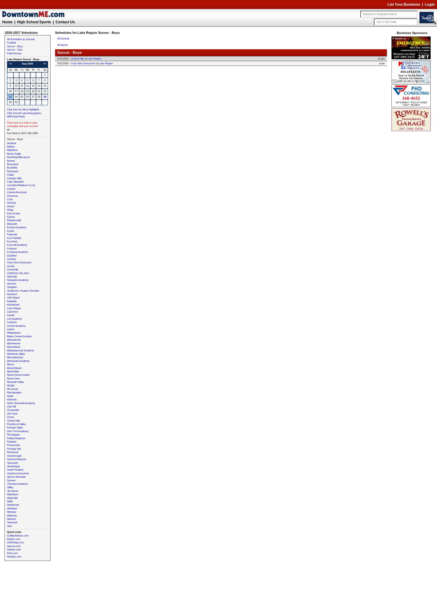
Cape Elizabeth (15, 181)
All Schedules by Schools (21, 39)
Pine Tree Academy (18, 431)
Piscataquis (13, 434)
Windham (12, 508)
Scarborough (14, 455)
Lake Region (14, 308)
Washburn (12, 494)
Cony (10, 199)
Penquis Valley (15, 427)
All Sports (62, 45)
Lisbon (10, 329)
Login (430, 4)
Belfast (11, 146)
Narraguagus (14, 392)
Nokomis (12, 399)
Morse (10, 364)
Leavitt (10, 315)
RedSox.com (14, 556)
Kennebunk (13, 304)
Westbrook (13, 504)
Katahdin (12, 301)
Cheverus (12, 195)
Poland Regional (16, 438)
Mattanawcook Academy (20, 350)
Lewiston (12, 322)
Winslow (11, 512)
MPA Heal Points (16, 116)
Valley (10, 487)
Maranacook (14, 339)
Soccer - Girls (15, 49)
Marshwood (13, 343)
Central (11, 188)
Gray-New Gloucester (19, 262)
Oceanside (13, 410)
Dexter (11, 206)
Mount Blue (13, 371)
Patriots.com (14, 549)
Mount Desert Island (18, 374)
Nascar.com (13, 546)
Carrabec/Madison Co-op (21, 185)
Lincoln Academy (16, 325)
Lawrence (12, 311)
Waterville (12, 498)
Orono (10, 417)
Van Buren (12, 491)
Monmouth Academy (18, 361)
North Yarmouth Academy (21, 403)
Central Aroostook (17, 192)
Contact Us (65, 22)
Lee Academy (14, 318)
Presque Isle (14, 448)
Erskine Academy (16, 227)
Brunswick (13, 164)
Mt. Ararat (12, 389)
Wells (10, 501)
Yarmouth (12, 522)
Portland (11, 441)
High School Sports (34, 22)
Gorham (11, 259)
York (9, 526)
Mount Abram (14, 368)
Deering (11, 202)
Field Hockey (14, 53)
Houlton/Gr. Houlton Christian (23, 290)
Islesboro (12, 294)
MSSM (10, 385)
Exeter (10, 231)
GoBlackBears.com (18, 535)
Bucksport (12, 171)
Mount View (13, 378)
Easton (11, 216)
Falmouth (12, 234)
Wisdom (11, 519)
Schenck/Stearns (16, 459)
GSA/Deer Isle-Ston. (18, 273)
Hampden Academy (18, 280)
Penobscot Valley (16, 424)
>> (44, 63)
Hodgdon (12, 287)
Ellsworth (12, 224)
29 (44, 96)
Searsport (12, 462)
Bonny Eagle (14, 153)
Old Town (12, 413)
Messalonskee (15, 357)
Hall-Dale (12, 276)
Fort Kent (12, 241)
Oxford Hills (13, 420)
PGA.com (12, 553)
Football (11, 42)
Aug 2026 (27, 63)
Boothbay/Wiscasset (18, 157)
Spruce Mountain (16, 476)
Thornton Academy (17, 483)
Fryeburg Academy (17, 252)
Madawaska (13, 332)
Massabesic (13, 346)
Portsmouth (13, 445)
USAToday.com (15, 542)
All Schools (63, 38)
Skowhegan (13, 466)
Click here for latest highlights (23, 109)
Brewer (11, 160)
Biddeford (12, 150)
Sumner (11, 480)
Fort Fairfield (14, 238)
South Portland (15, 469)
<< (10, 63)
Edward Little (14, 220)
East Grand (13, 213)
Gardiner (12, 255)
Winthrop (12, 515)
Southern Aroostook (18, 473)
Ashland (11, 143)
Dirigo (10, 209)
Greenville (12, 269)
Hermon (11, 283)
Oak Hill (11, 406)
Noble (10, 396)
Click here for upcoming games (24, 113)
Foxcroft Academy (17, 245)
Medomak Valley (16, 354)
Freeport (12, 248)
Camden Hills (14, 178)
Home (7, 22)
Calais (10, 174)
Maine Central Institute (19, 336)
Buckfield (12, 167)
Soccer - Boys (15, 46)
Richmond (12, 452)
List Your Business (403, 4)
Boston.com (13, 539)
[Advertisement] (412, 200)
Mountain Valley (15, 382)
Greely (11, 266)
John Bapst (13, 297)
